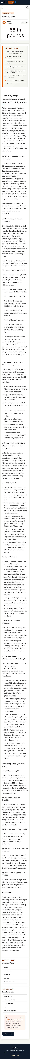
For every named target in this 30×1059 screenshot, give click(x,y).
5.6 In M (6, 1007)
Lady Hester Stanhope (10, 1010)
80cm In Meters (8, 971)
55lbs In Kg (6, 978)
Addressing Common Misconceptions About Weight (16, 76)
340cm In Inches (8, 996)
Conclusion (9, 83)
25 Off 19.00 (7, 974)
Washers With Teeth (9, 1000)
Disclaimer (22, 1053)
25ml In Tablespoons (9, 981)
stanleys (4, 2)
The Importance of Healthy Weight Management (15, 67)
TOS (18, 1055)
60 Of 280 (6, 967)
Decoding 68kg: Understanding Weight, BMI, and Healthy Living (15, 52)
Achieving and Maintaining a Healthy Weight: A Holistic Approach (16, 71)
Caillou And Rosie (8, 1003)
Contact (16, 1053)
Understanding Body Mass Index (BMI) (15, 62)
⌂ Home (11, 2)
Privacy (13, 1055)
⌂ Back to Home (8, 1034)
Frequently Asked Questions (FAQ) (15, 80)
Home (5, 1053)
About (10, 1053)
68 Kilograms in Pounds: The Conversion (14, 57)
